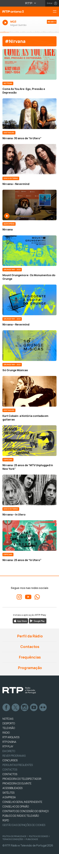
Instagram (25, 707)
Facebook (6, 707)
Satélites (8, 792)
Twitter (16, 707)
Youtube (34, 707)
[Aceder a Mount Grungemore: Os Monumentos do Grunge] (29, 250)
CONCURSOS (10, 760)
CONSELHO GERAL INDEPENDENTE (22, 802)
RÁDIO (6, 732)
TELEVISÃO (8, 728)
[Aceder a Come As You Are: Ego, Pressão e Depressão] (29, 64)
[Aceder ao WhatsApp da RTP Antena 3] (37, 597)
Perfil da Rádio (29, 636)
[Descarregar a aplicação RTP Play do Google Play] (38, 620)
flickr (43, 707)
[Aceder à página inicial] (19, 11)
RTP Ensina (9, 742)
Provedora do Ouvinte (16, 783)
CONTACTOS (9, 774)
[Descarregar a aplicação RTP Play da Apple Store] (20, 620)
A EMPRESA (9, 797)
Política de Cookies (38, 836)
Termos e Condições (12, 839)
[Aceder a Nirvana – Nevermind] (29, 159)
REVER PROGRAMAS (14, 755)
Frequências (29, 657)
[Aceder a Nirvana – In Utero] (29, 490)
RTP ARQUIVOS (10, 737)
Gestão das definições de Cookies (23, 825)
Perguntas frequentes (17, 765)
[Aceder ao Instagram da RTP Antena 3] (19, 597)
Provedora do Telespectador (21, 779)
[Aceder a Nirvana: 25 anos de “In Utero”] (29, 535)
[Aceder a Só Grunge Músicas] (29, 345)
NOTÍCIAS (7, 719)
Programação (29, 667)
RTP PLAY (7, 746)
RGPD (5, 820)
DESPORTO (8, 723)
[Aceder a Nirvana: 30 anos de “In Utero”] (29, 113)
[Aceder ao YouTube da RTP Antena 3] (28, 597)
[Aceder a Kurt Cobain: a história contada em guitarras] (29, 391)
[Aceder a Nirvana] (29, 205)
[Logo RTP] (19, 690)
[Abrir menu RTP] (29, 3)
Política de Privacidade (14, 836)
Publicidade (32, 839)
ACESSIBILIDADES (12, 788)
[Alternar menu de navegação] (56, 12)
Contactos (29, 646)
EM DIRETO (8, 751)
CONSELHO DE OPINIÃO (15, 806)
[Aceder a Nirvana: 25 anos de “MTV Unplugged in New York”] (29, 440)
